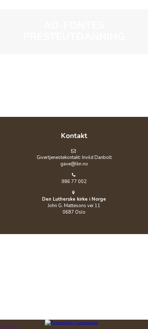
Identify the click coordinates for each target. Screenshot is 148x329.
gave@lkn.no (74, 164)
